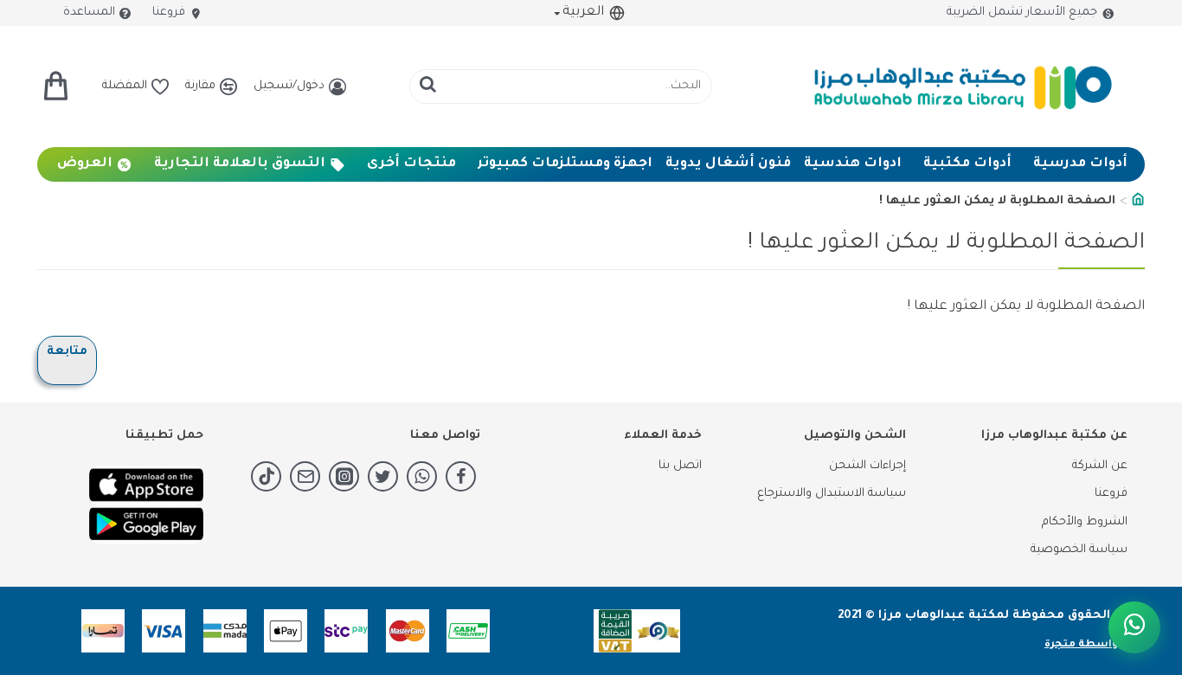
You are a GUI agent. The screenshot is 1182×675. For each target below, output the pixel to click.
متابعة (67, 351)
